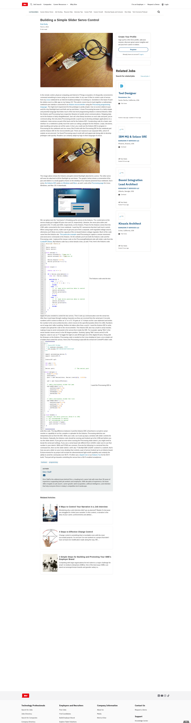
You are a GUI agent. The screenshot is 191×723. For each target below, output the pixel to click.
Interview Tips (78, 12)
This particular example (68, 234)
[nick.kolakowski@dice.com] (44, 475)
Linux (48, 100)
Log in (141, 54)
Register (133, 49)
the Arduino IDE (50, 183)
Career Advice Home (46, 12)
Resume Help (68, 12)
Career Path (88, 12)
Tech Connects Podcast (140, 12)
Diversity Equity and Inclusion (114, 12)
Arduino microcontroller (77, 104)
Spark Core (84, 455)
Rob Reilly (44, 24)
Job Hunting (58, 12)
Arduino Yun (96, 455)
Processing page (98, 183)
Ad (186, 722)
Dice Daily (128, 12)
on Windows (65, 183)
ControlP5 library (46, 241)
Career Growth (98, 12)
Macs (75, 183)
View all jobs (145, 76)
